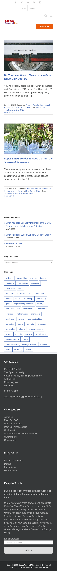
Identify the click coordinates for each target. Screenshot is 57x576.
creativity (35, 283)
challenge (10, 283)
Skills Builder (30, 191)
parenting (10, 324)
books (43, 278)
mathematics (9, 193)
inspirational (40, 108)
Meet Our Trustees (13, 423)
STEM (27, 108)
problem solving (36, 329)
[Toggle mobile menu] (51, 15)
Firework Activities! (15, 243)
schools (18, 334)
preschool (42, 324)
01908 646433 (11, 391)
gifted (8, 304)
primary (22, 329)
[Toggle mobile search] (45, 15)
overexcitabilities (35, 319)
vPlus (8, 349)
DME (20, 288)
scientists (15, 110)
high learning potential (23, 304)
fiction (17, 298)
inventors (7, 110)
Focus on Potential (33, 105)
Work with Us (10, 470)
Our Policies (44, 568)
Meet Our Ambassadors (15, 427)
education (39, 293)
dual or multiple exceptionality (19, 293)
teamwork (44, 344)
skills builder (41, 334)
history (40, 304)
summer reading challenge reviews (21, 344)
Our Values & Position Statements (20, 433)
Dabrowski (10, 288)
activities (9, 278)
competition (23, 283)
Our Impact (9, 430)
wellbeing (18, 349)
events (8, 298)
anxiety (33, 278)
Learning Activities (17, 108)
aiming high (22, 278)
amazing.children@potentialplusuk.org (23, 396)
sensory (28, 334)
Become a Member (13, 460)
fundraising (41, 298)
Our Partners (10, 437)
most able (10, 319)
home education (13, 309)
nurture (21, 319)
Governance (10, 440)
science (17, 193)
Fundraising (10, 467)
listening (9, 314)
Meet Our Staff (11, 420)
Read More (8, 112)
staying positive (12, 339)
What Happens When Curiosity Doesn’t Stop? (28, 235)
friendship (28, 298)
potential (30, 324)
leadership (42, 309)
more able (35, 314)
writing (28, 349)
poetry (20, 324)
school (8, 334)
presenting (10, 329)
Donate (44, 26)
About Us (8, 417)
